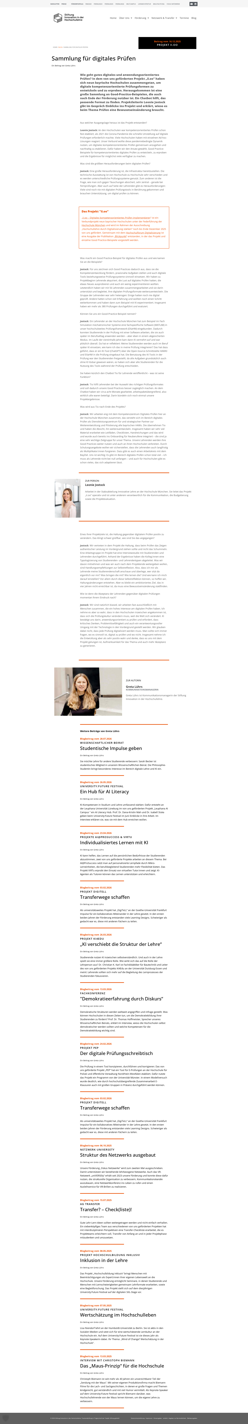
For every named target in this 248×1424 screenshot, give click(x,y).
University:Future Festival (102, 786)
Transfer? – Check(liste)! (106, 1209)
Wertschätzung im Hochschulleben (118, 1315)
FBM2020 (88, 4)
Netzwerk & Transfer (163, 17)
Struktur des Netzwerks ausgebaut (118, 1155)
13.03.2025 (106, 1356)
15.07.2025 (106, 1200)
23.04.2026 (106, 833)
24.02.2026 (106, 1043)
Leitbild (165, 1418)
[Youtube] (191, 4)
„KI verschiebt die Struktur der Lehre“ (121, 944)
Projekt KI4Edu (92, 938)
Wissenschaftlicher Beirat (102, 743)
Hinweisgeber (157, 1418)
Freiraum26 (119, 4)
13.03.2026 (106, 989)
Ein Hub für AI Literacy (104, 791)
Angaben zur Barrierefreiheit (177, 1418)
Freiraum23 (98, 4)
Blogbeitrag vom (89, 738)
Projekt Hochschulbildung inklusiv (110, 1255)
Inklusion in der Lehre (104, 1260)
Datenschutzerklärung (138, 1418)
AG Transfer (90, 1204)
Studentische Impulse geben (111, 748)
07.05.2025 (106, 1305)
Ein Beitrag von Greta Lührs (92, 755)
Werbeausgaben (192, 1418)
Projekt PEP (89, 1048)
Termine (184, 17)
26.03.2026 (106, 934)
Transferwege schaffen (105, 897)
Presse (63, 4)
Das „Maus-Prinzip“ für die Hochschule (122, 1366)
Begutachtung (158, 4)
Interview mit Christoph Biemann (107, 1360)
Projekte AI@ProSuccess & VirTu (106, 837)
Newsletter (54, 4)
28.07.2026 (106, 738)
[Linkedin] (195, 4)
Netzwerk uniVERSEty (97, 1149)
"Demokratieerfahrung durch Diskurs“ (121, 999)
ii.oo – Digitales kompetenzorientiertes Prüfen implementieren (116, 217)
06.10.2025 (106, 1145)
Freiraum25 (109, 4)
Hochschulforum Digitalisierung (143, 232)
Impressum (149, 1418)
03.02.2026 (106, 887)
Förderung (140, 17)
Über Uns (124, 17)
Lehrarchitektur (144, 4)
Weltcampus (131, 4)
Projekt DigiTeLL (93, 891)
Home (113, 17)
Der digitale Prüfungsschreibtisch (116, 1053)
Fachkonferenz (93, 993)
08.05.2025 (106, 1250)
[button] (5, 1418)
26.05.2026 (106, 782)
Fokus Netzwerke (173, 4)
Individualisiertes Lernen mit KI (114, 842)
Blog (193, 17)
